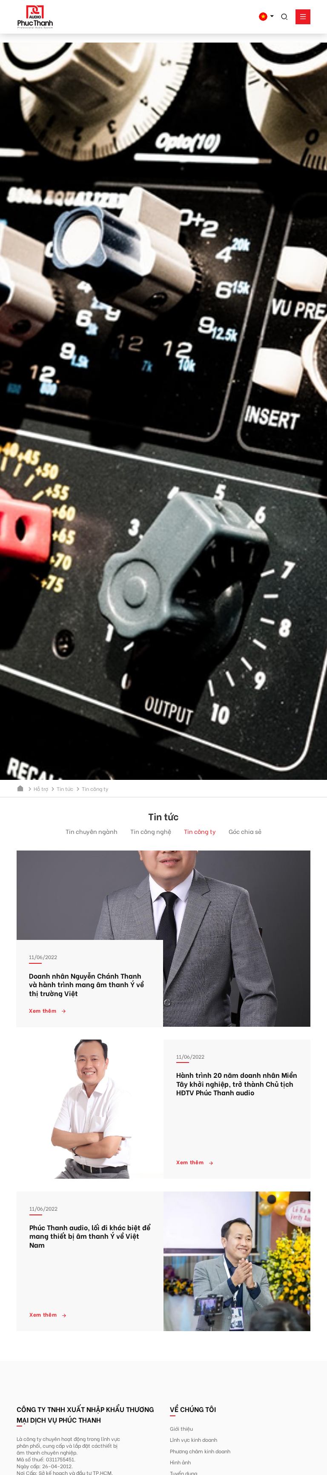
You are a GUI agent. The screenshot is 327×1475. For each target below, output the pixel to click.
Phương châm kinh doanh (200, 1451)
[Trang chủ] (21, 788)
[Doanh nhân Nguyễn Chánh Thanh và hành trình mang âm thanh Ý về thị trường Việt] (163, 939)
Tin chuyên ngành (92, 831)
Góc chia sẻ (245, 831)
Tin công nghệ (150, 831)
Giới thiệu (181, 1428)
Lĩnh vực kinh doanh (193, 1439)
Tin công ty (200, 831)
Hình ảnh (180, 1462)
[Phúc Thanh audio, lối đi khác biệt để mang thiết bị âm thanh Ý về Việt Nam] (237, 1261)
